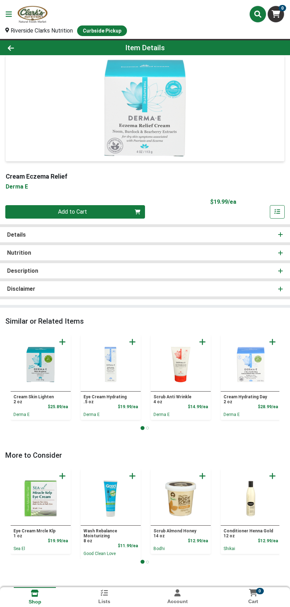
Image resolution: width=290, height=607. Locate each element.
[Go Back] (40, 47)
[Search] (257, 14)
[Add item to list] (277, 212)
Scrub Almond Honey (174, 533)
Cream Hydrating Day (245, 399)
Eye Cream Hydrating (105, 399)
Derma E (21, 414)
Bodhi (159, 548)
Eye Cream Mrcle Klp (34, 533)
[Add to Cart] (62, 342)
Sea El (19, 548)
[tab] (142, 428)
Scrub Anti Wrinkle (172, 399)
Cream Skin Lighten (33, 399)
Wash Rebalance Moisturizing (100, 535)
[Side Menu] (9, 14)
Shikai (229, 548)
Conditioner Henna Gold (248, 533)
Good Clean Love (99, 553)
